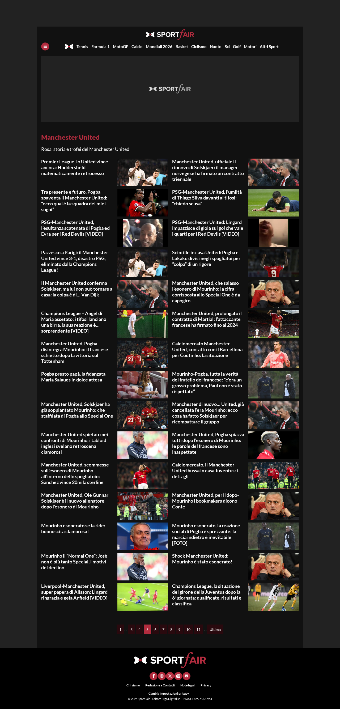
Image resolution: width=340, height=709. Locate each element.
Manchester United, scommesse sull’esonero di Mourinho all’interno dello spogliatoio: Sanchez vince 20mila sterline (75, 473)
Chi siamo (133, 685)
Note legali (187, 685)
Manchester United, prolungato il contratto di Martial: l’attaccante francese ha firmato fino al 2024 (207, 319)
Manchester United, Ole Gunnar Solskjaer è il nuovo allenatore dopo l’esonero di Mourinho (74, 501)
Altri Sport (269, 46)
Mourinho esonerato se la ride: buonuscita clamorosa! (73, 528)
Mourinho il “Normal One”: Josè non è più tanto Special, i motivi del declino (74, 561)
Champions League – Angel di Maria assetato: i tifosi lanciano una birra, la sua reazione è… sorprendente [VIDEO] (73, 322)
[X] (170, 676)
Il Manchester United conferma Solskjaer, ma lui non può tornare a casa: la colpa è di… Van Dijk (76, 289)
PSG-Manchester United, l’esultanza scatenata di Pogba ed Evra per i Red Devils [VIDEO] (75, 228)
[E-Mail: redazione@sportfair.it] (186, 676)
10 (188, 629)
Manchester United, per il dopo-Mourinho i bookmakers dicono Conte (205, 501)
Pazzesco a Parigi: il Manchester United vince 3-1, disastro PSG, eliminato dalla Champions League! (74, 261)
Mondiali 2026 (159, 46)
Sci (227, 46)
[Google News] (178, 676)
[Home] (69, 46)
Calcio (137, 46)
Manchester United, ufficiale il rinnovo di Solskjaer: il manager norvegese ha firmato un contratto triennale (208, 170)
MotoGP (120, 46)
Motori (250, 46)
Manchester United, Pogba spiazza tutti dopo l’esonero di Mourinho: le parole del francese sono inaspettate (208, 443)
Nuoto (216, 46)
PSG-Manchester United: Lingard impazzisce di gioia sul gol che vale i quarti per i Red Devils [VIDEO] (207, 228)
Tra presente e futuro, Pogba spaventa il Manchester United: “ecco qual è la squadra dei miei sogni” (74, 200)
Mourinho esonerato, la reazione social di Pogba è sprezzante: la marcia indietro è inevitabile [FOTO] (206, 534)
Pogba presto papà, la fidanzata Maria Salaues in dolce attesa (73, 377)
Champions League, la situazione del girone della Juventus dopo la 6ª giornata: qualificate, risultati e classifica (206, 594)
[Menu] (45, 46)
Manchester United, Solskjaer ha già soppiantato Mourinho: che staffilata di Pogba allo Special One (77, 410)
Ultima (215, 629)
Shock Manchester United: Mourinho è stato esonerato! (202, 558)
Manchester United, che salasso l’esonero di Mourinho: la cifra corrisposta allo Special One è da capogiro (206, 291)
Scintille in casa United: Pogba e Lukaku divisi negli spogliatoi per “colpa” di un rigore (206, 258)
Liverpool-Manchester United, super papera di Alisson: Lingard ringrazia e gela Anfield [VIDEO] (74, 592)
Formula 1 (100, 46)
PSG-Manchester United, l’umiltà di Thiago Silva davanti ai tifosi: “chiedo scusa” (207, 197)
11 (198, 629)
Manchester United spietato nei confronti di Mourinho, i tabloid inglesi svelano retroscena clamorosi (74, 443)
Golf (237, 46)
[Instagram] (162, 676)
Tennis (82, 46)
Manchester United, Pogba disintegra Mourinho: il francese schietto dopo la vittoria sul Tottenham (74, 352)
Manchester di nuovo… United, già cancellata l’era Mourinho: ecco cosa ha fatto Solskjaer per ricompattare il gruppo (208, 412)
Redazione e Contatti (160, 685)
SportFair (144, 698)
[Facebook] (154, 676)
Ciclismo (199, 46)
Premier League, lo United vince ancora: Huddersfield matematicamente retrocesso (74, 167)
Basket (182, 46)
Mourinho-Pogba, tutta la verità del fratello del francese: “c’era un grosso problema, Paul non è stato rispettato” (207, 382)
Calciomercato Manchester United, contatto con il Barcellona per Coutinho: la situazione (207, 349)
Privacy (206, 685)
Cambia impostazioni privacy (168, 693)
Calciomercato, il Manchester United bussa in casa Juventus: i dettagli (205, 470)
